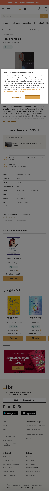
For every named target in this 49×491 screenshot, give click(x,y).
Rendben (32, 97)
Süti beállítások (15, 97)
